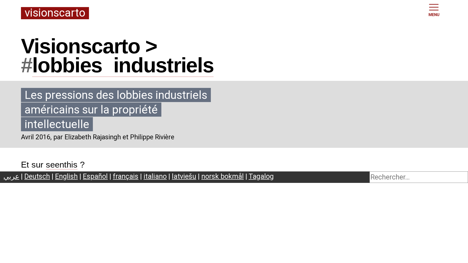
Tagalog (261, 176)
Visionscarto (55, 13)
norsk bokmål (222, 176)
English (66, 176)
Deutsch (37, 176)
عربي (11, 176)
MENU (434, 14)
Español (95, 176)
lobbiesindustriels (123, 65)
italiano (155, 176)
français (125, 176)
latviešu (184, 176)
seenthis (62, 164)
